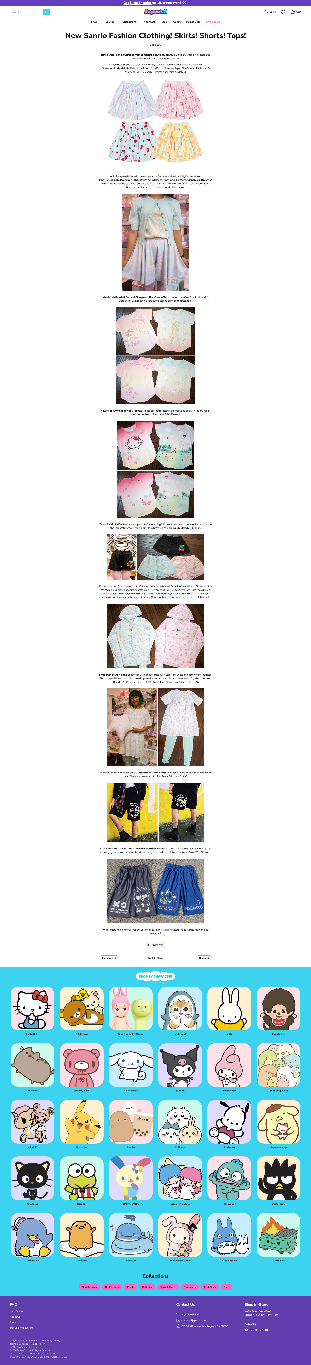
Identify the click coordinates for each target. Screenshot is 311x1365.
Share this (157, 944)
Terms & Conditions (20, 1343)
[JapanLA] (155, 12)
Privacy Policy (38, 1343)
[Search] (46, 12)
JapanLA (32, 1340)
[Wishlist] (282, 12)
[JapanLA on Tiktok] (262, 1330)
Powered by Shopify (50, 1340)
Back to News (155, 958)
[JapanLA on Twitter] (251, 1330)
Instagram (166, 929)
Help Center (16, 1311)
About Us (15, 1316)
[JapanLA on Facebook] (246, 1330)
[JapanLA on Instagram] (257, 1330)
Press (13, 1322)
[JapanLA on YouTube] (267, 1330)
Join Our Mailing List (21, 1327)
